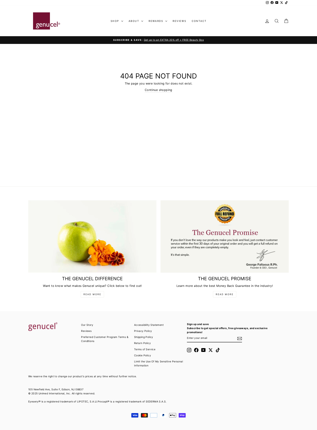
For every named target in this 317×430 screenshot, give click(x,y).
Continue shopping (158, 90)
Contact (199, 20)
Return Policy (142, 343)
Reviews (179, 20)
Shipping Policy (143, 337)
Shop (115, 20)
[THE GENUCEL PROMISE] (225, 236)
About (135, 20)
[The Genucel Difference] (92, 236)
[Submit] (239, 338)
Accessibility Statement (149, 324)
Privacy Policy (143, 330)
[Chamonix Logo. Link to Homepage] (46, 21)
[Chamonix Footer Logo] (52, 327)
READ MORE (92, 294)
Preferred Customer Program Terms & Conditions (104, 339)
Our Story (87, 324)
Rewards (156, 20)
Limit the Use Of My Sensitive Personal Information (158, 363)
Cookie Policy (142, 355)
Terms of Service (144, 349)
